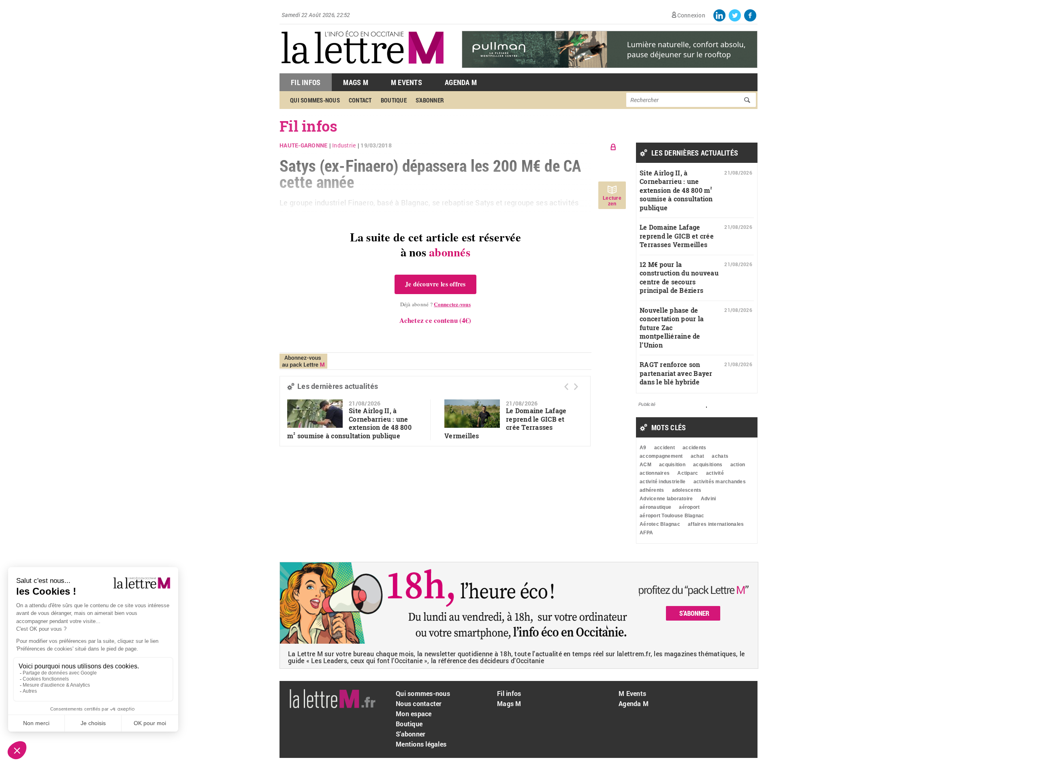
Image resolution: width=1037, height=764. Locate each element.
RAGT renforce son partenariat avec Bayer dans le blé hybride (676, 373)
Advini (708, 499)
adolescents (687, 490)
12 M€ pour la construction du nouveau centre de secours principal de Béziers (679, 277)
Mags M (355, 82)
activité (715, 473)
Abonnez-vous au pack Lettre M (303, 361)
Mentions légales (421, 744)
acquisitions (707, 464)
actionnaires (655, 473)
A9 (643, 447)
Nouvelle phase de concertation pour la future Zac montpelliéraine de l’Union (672, 327)
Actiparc (687, 473)
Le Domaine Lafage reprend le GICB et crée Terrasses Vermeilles (677, 236)
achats (720, 456)
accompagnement (661, 456)
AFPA (646, 533)
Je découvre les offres (435, 284)
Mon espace (414, 713)
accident (664, 447)
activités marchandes (719, 481)
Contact (360, 100)
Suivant (576, 386)
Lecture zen (612, 201)
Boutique (394, 100)
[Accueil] (363, 69)
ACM (645, 464)
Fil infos (509, 693)
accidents (694, 447)
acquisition (672, 464)
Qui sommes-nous (315, 100)
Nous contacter (419, 703)
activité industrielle (662, 481)
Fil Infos (305, 82)
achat (697, 456)
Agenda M (461, 82)
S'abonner (430, 100)
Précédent (566, 386)
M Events (406, 82)
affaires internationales (716, 524)
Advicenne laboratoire (666, 499)
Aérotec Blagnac (660, 524)
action (737, 464)
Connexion (691, 15)
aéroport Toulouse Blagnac (672, 516)
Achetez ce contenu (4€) (435, 320)
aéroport (689, 507)
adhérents (652, 490)
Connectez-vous (452, 304)
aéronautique (655, 507)
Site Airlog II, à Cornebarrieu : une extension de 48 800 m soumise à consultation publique (349, 423)
